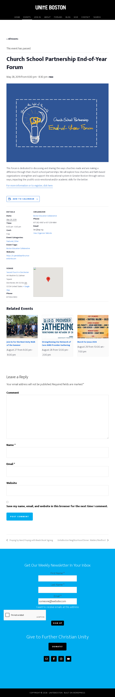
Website (11, 483)
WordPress (79, 692)
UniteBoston (57, 7)
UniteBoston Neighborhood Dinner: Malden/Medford (82, 540)
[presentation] (22, 326)
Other (16, 241)
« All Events (12, 39)
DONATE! (57, 646)
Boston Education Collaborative (18, 248)
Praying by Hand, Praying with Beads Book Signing (31, 540)
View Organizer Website (42, 233)
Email (10, 464)
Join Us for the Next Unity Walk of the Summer (21, 343)
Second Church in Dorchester (17, 272)
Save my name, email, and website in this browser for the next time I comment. (57, 506)
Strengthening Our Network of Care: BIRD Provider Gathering (56, 343)
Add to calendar (23, 199)
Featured (9, 241)
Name (11, 445)
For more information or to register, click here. (29, 186)
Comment (12, 393)
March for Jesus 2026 (87, 342)
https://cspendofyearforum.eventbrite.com (17, 257)
